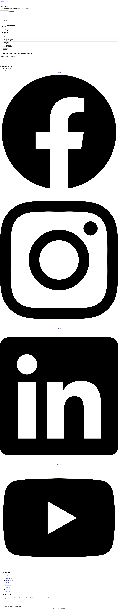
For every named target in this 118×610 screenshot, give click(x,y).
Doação (8, 43)
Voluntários (10, 31)
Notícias (5, 48)
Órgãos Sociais (10, 40)
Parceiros (8, 45)
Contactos (6, 33)
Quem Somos (9, 39)
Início (4, 36)
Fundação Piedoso (4, 1)
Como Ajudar (7, 42)
